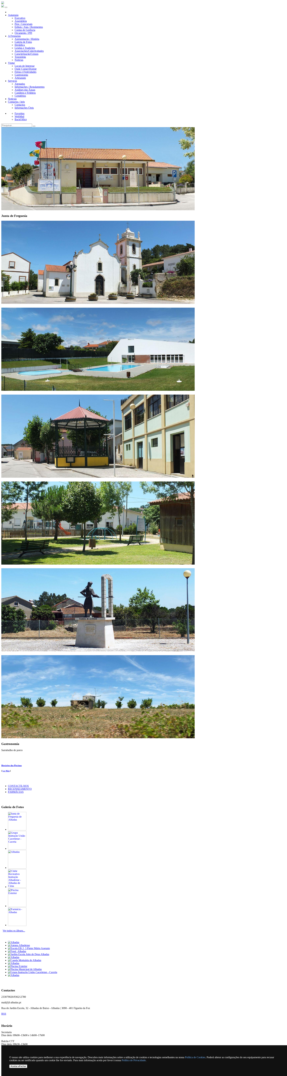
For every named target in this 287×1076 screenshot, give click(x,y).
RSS (3, 1013)
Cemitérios (20, 95)
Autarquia (13, 15)
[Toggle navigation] (6, 7)
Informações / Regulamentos (30, 86)
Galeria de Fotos (23, 42)
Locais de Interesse (25, 65)
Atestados (20, 83)
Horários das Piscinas (11, 765)
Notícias (19, 60)
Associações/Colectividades (29, 51)
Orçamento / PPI (23, 33)
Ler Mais (6, 771)
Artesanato (20, 77)
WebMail (19, 116)
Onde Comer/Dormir (26, 68)
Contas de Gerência (25, 30)
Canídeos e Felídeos (25, 92)
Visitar (11, 62)
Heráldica (20, 45)
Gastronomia (21, 74)
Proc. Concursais (23, 24)
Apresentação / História (27, 39)
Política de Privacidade (134, 1060)
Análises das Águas (25, 89)
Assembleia (21, 21)
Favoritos (19, 113)
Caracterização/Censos (26, 54)
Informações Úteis (24, 107)
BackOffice (21, 119)
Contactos (20, 104)
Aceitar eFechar (18, 1066)
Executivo (20, 18)
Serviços (12, 80)
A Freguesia (14, 36)
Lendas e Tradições (25, 48)
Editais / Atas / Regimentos (29, 27)
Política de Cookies (195, 1057)
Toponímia (20, 57)
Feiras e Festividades (25, 71)
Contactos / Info (16, 101)
